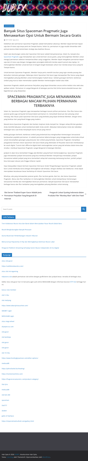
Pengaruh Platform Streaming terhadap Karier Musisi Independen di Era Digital (30, 248)
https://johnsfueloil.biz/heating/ (13, 369)
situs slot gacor (7, 261)
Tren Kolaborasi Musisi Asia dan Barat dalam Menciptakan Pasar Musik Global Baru (32, 223)
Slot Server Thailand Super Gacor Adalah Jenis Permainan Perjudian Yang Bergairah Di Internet (23, 195)
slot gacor (5, 332)
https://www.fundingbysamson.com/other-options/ (20, 358)
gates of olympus (8, 416)
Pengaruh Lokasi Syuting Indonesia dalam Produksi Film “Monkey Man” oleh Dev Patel (66, 194)
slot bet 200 (6, 395)
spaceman (5, 400)
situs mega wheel (8, 321)
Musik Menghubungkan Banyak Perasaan (16, 230)
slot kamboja (6, 337)
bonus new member (9, 290)
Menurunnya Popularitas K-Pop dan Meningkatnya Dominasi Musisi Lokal (28, 242)
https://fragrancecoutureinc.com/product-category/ (20, 379)
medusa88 (5, 363)
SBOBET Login (7, 311)
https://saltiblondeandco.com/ (12, 266)
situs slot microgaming (10, 271)
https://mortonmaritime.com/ (12, 374)
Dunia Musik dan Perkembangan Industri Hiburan (20, 236)
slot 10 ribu (6, 353)
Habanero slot (7, 277)
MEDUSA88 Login (8, 316)
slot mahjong (6, 300)
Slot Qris (5, 384)
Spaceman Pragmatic (11, 57)
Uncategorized (9, 26)
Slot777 (4, 405)
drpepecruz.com (8, 327)
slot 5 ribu (5, 295)
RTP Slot (73, 282)
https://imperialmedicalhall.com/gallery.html (18, 421)
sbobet (4, 411)
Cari (83, 209)
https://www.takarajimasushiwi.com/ (15, 306)
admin (17, 40)
